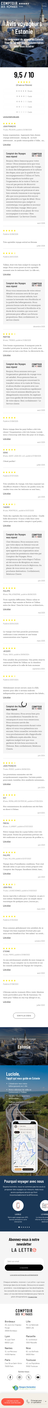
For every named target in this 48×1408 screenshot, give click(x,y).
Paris (7, 1359)
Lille (28, 1321)
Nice (28, 1348)
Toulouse (31, 1359)
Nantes (8, 1348)
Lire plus (7, 144)
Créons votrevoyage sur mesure (12, 1402)
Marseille (31, 1336)
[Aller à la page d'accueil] (9, 5)
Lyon (7, 1336)
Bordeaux (10, 1321)
